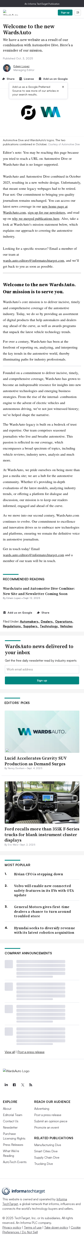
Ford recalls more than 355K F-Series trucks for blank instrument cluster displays (41, 834)
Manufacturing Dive (47, 1145)
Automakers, (30, 621)
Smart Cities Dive (46, 1151)
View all (10, 1052)
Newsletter (10, 1127)
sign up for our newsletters (46, 212)
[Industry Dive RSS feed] (31, 1085)
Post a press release (31, 1052)
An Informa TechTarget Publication (42, 3)
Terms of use (33, 1227)
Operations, (64, 621)
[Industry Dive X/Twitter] (22, 1085)
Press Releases (13, 1145)
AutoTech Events (15, 1162)
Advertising (41, 1109)
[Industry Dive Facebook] (14, 1085)
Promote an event (46, 1127)
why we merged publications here (35, 218)
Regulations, (12, 626)
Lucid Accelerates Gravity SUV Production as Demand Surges (35, 761)
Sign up (65, 12)
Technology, (49, 626)
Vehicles (66, 626)
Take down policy (56, 1227)
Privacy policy (11, 1227)
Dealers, (47, 621)
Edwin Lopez (21, 66)
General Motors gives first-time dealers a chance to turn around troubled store (42, 911)
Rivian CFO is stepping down (38, 874)
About (7, 1109)
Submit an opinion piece (50, 1121)
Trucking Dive (43, 1164)
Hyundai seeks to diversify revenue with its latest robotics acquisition (44, 930)
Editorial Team (12, 1115)
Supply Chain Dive (46, 1157)
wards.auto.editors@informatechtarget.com (33, 260)
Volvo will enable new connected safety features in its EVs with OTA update (44, 890)
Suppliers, (31, 626)
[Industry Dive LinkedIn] (6, 1085)
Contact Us (10, 1121)
